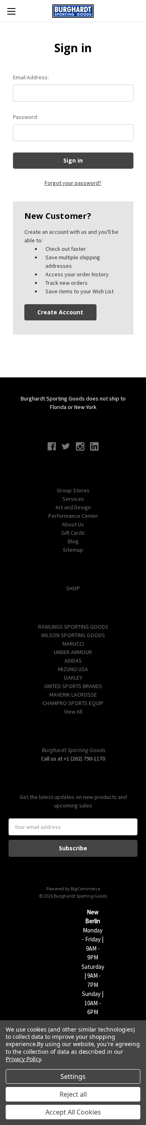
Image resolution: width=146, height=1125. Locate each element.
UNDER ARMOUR (73, 652)
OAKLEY (73, 677)
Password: (25, 117)
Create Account (60, 312)
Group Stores (73, 490)
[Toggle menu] (11, 11)
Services (73, 498)
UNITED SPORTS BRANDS (73, 686)
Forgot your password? (73, 182)
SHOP (73, 588)
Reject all (73, 1094)
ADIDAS (73, 660)
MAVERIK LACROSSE (73, 694)
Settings (73, 1076)
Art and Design (73, 507)
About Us (73, 524)
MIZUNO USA (73, 669)
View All (73, 711)
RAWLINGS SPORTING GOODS (73, 626)
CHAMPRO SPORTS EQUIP (73, 703)
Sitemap (73, 549)
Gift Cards (73, 532)
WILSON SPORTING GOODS (73, 635)
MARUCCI (73, 643)
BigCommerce (85, 889)
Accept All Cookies (73, 1112)
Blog (73, 541)
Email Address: (31, 77)
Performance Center (73, 515)
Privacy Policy (23, 1059)
